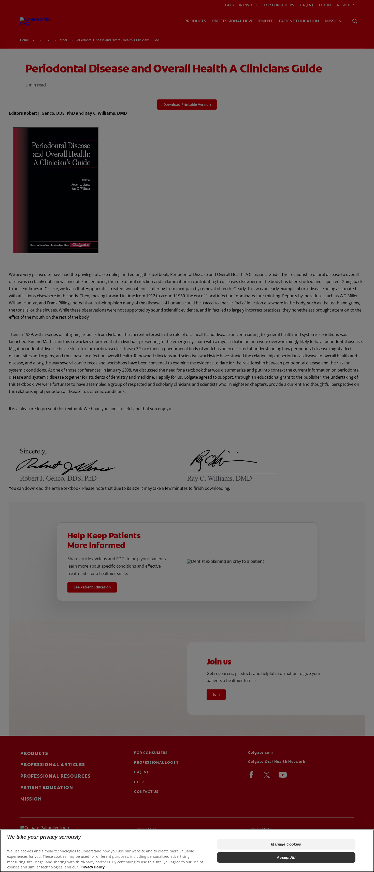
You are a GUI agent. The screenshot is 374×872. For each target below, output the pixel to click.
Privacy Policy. (93, 867)
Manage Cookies (286, 844)
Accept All (286, 857)
